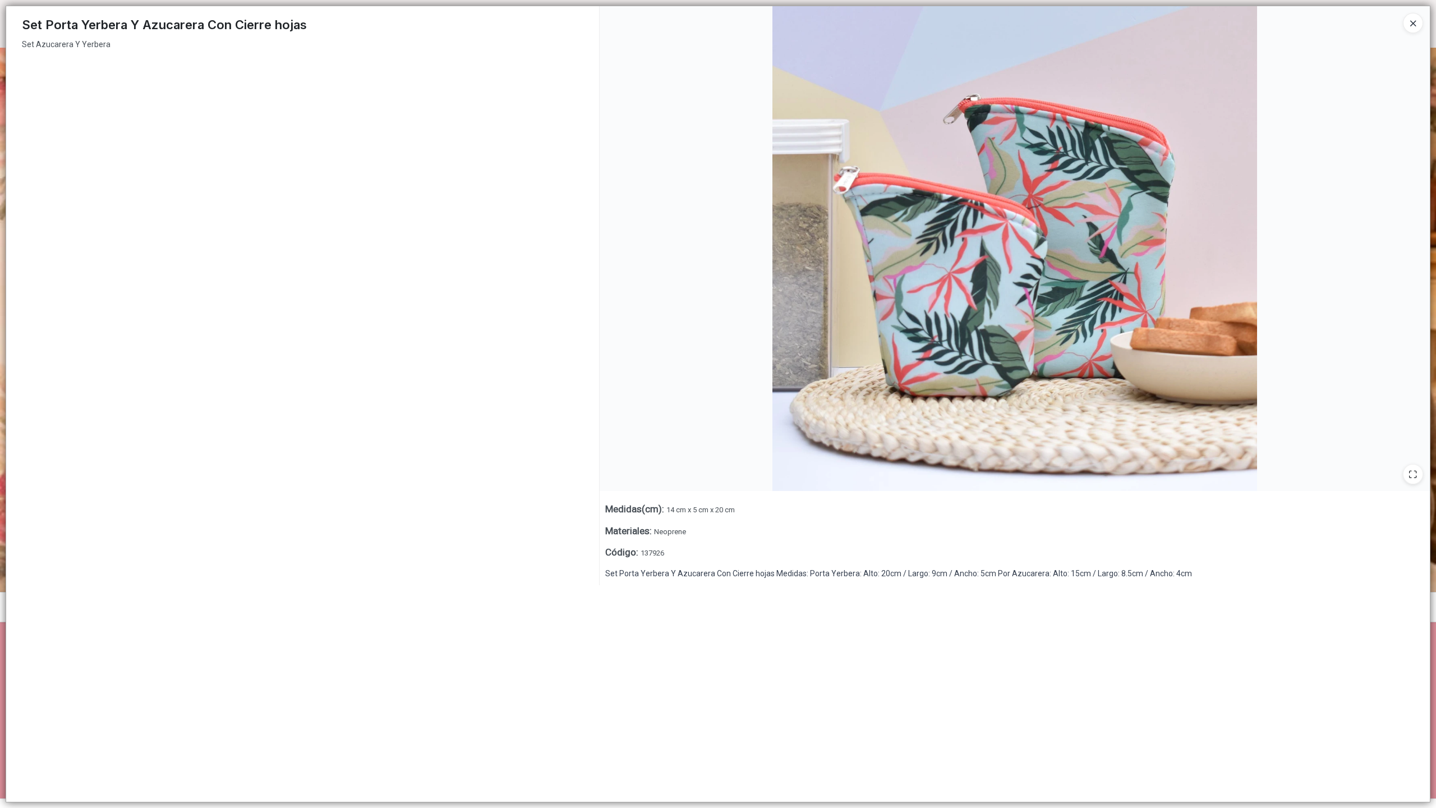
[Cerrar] (1413, 23)
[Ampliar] (1413, 474)
